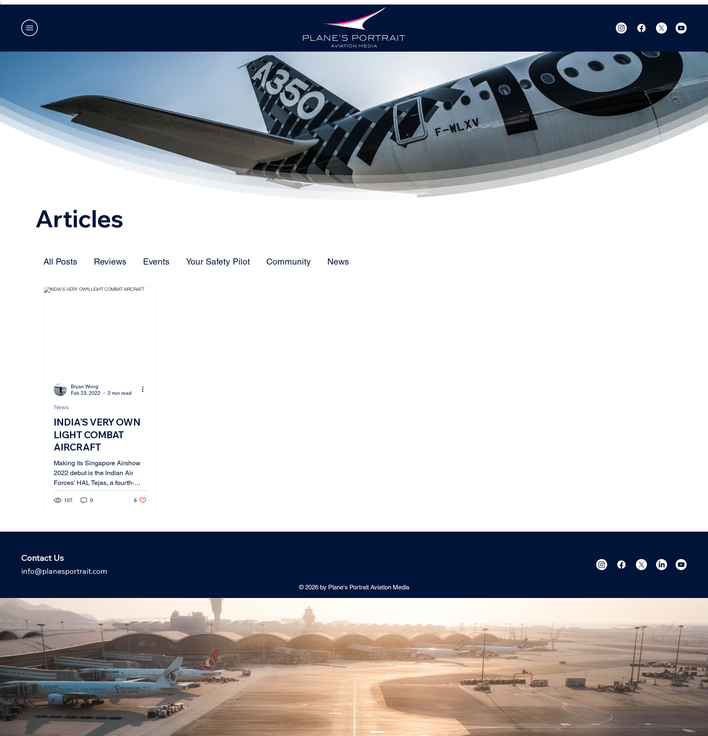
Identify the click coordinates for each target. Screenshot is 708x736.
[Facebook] (641, 28)
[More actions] (145, 389)
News (338, 261)
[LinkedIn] (661, 564)
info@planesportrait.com (64, 571)
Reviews (110, 261)
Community (288, 261)
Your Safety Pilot (218, 261)
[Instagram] (621, 28)
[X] (661, 28)
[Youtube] (681, 28)
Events (156, 261)
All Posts (60, 261)
